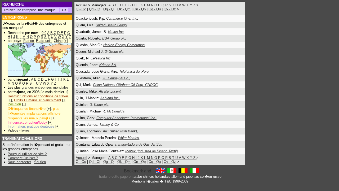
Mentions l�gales (145, 181)
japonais (192, 177)
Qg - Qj (108, 9)
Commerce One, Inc (121, 18)
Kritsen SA (107, 65)
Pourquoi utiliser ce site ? (27, 154)
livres (25, 130)
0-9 (44, 33)
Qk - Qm (124, 9)
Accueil (81, 5)
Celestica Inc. (101, 58)
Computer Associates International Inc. (126, 118)
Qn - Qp (139, 9)
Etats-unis (44, 41)
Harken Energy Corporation (124, 45)
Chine (58, 41)
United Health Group (111, 25)
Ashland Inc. (110, 98)
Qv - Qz (170, 9)
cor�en (206, 177)
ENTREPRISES (14, 17)
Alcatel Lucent (110, 91)
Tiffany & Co (109, 125)
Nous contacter (19, 162)
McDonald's (116, 111)
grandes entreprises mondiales (45, 87)
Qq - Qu (155, 9)
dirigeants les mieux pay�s (29, 118)
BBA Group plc (113, 38)
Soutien (40, 162)
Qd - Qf (94, 9)
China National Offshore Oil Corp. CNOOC (125, 85)
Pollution (14, 104)
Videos (13, 130)
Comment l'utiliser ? (23, 158)
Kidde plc (101, 105)
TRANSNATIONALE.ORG (22, 139)
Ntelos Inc (116, 32)
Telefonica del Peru (134, 71)
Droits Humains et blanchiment (37, 100)
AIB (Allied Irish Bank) (120, 131)
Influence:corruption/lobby (27, 122)
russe (217, 177)
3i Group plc (114, 52)
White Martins (128, 138)
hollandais (162, 177)
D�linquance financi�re (27, 109)
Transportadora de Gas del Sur (138, 144)
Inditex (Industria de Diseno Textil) (151, 151)
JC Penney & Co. (115, 78)
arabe (137, 177)
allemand (178, 177)
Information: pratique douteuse (31, 126)
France (28, 41)
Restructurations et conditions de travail (38, 96)
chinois (148, 177)
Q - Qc (81, 9)
